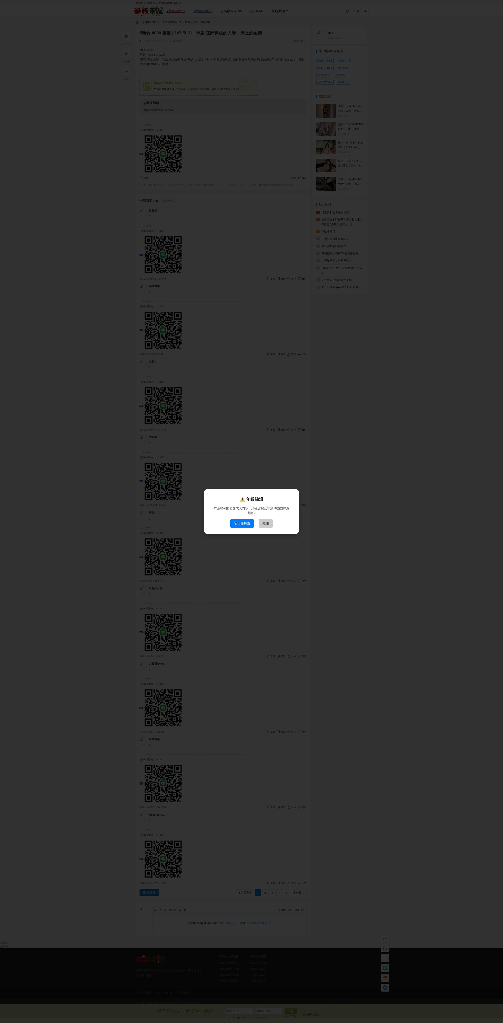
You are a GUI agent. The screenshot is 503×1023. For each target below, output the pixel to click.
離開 (266, 523)
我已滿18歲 (242, 523)
